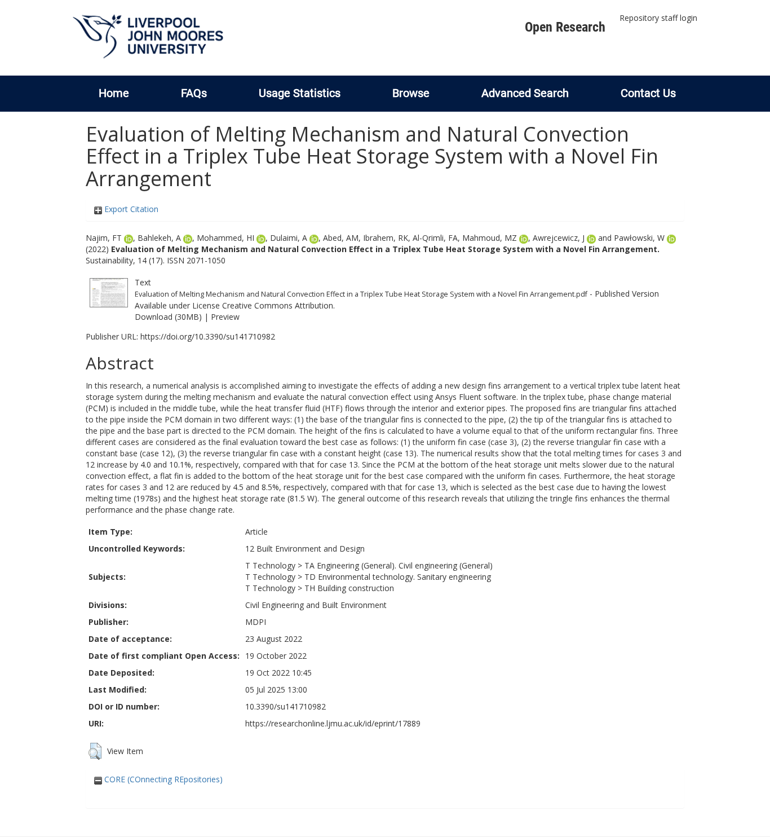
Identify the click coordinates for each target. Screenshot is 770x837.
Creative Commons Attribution (277, 305)
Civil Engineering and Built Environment (316, 605)
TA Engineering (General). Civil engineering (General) (398, 565)
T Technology (270, 565)
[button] (94, 751)
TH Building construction (349, 588)
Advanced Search (525, 93)
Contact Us (648, 93)
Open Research (565, 27)
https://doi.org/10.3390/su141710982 (207, 336)
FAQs (194, 93)
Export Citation (130, 209)
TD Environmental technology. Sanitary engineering (397, 576)
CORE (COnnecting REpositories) (162, 779)
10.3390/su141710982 (285, 706)
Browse (411, 93)
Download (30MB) (168, 316)
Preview (225, 316)
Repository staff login (658, 17)
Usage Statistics (299, 93)
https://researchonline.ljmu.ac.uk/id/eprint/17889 (333, 723)
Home (114, 93)
